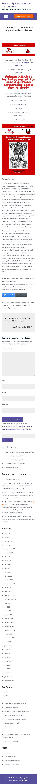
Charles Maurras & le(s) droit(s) (15, 464)
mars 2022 (8, 572)
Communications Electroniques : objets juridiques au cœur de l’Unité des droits (18, 519)
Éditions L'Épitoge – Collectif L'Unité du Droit (16, 5)
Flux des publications (11, 757)
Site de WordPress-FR (12, 764)
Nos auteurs (8, 731)
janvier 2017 (8, 677)
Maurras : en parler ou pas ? (14, 460)
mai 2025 (8, 537)
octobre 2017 (9, 661)
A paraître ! (8, 700)
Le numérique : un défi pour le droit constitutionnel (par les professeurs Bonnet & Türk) (17, 485)
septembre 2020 (10, 599)
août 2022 (8, 564)
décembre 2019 (10, 626)
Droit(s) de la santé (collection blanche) (17, 711)
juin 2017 (7, 665)
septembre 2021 (10, 584)
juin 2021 (7, 591)
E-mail (4, 393)
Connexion (8, 753)
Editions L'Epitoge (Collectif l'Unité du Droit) (16, 302)
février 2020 (9, 619)
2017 (6, 692)
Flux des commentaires (12, 761)
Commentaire (7, 349)
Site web (5, 404)
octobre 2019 (9, 634)
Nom (3, 381)
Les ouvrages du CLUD (12, 723)
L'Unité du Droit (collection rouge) (15, 719)
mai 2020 (8, 607)
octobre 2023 (9, 553)
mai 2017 (7, 669)
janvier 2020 (9, 622)
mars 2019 (8, 642)
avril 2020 (8, 611)
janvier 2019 (8, 646)
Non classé (8, 727)
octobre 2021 (9, 580)
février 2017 (8, 673)
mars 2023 (8, 561)
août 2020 (8, 603)
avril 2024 (8, 545)
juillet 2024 (8, 541)
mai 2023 (8, 557)
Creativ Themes (23, 780)
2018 (6, 696)
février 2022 (9, 576)
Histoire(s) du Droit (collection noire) (16, 715)
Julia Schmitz (16, 479)
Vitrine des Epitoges (11, 741)
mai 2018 (7, 657)
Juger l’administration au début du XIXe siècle (19, 452)
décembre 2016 (10, 680)
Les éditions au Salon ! (12, 468)
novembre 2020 (10, 595)
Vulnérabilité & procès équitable (15, 456)
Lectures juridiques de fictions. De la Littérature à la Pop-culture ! (17, 319)
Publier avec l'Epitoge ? (23, 16)
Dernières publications (12, 707)
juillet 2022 (8, 568)
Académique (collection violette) (15, 704)
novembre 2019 (10, 630)
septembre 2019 (10, 638)
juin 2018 (7, 653)
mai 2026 (8, 533)
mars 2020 (8, 615)
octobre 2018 (9, 650)
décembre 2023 (10, 549)
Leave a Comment (15, 308)
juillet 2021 (8, 588)
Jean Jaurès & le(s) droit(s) (21, 327)
